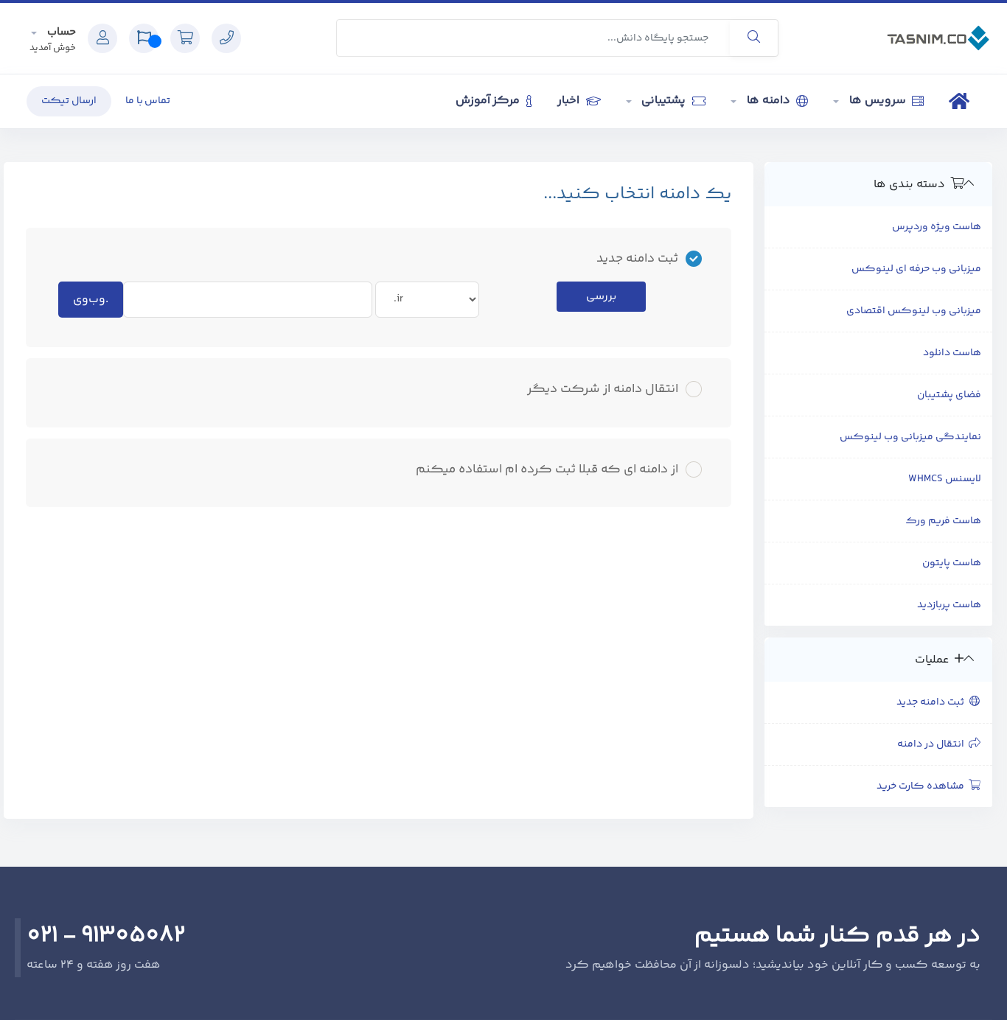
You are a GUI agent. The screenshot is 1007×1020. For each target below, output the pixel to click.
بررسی (601, 296)
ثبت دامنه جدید (932, 702)
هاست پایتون (951, 563)
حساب (60, 32)
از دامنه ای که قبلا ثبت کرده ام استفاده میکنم (547, 470)
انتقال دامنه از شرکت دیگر (602, 389)
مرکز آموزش (489, 100)
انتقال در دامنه (933, 744)
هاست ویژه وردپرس (936, 227)
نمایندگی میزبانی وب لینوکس (910, 437)
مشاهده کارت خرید (923, 786)
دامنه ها (768, 100)
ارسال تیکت (69, 101)
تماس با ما (148, 101)
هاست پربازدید (949, 605)
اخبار (569, 100)
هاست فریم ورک (943, 521)
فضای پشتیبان (949, 395)
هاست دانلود (952, 353)
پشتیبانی (664, 100)
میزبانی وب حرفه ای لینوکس (916, 269)
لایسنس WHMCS (944, 479)
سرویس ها (877, 100)
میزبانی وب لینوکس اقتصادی (913, 311)
